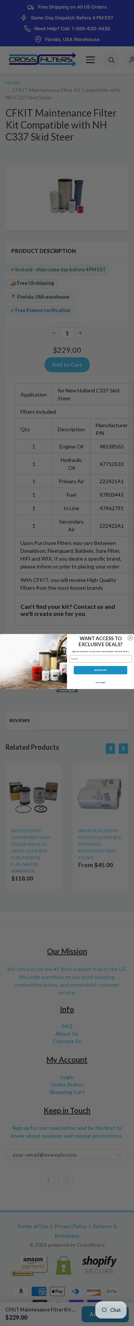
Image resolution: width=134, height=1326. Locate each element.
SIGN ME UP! (100, 670)
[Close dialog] (130, 637)
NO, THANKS (101, 683)
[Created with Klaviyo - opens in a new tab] (67, 690)
